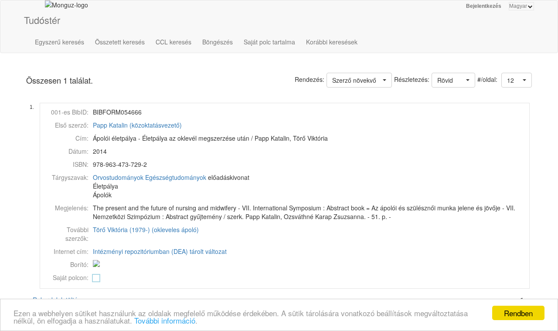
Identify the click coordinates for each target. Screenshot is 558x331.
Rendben (518, 312)
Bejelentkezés (483, 6)
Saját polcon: (70, 277)
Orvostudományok (118, 177)
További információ (164, 320)
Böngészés (217, 41)
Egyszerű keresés (59, 41)
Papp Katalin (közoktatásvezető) (137, 125)
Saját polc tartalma (269, 41)
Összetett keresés (120, 41)
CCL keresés (173, 41)
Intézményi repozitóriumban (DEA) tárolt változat (160, 251)
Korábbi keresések (331, 41)
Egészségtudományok (175, 177)
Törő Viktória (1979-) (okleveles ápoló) (146, 229)
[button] (516, 80)
